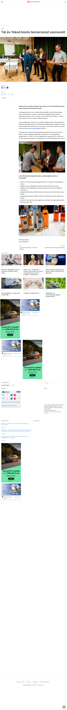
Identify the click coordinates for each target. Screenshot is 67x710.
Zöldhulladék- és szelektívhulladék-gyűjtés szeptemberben (53, 294)
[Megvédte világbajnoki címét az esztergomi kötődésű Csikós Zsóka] (11, 259)
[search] (65, 2)
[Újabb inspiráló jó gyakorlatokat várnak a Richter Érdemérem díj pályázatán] (56, 259)
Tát (8, 94)
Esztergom (26, 290)
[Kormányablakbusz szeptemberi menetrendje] (11, 283)
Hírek (2, 28)
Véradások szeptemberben (31, 293)
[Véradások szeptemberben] (33, 283)
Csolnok (3, 290)
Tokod (12, 94)
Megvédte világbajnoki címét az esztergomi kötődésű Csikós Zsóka (10, 271)
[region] (33, 14)
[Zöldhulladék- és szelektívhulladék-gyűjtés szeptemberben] (56, 283)
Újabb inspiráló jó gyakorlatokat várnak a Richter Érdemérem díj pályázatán (55, 271)
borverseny (3, 94)
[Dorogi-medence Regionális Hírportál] (33, 2)
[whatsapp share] (7, 87)
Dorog (47, 290)
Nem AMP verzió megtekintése (38, 685)
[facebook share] (2, 87)
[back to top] (64, 707)
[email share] (5, 87)
